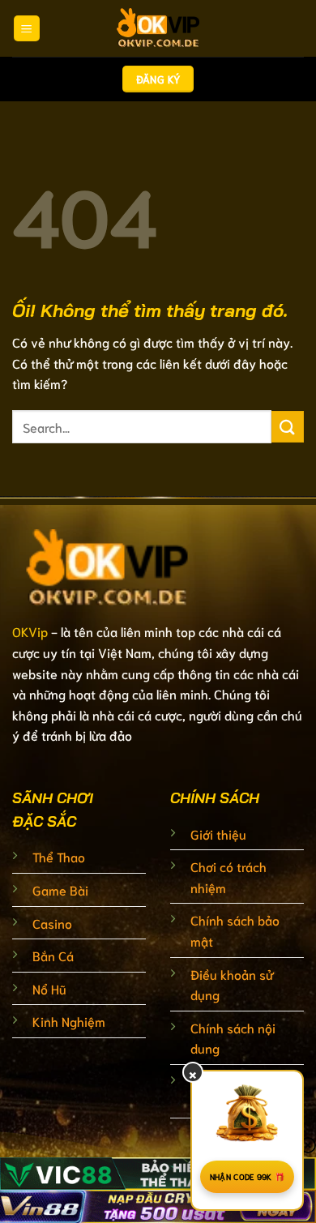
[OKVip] (158, 28)
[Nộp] (287, 427)
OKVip (30, 630)
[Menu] (27, 28)
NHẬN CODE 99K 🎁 (247, 1176)
